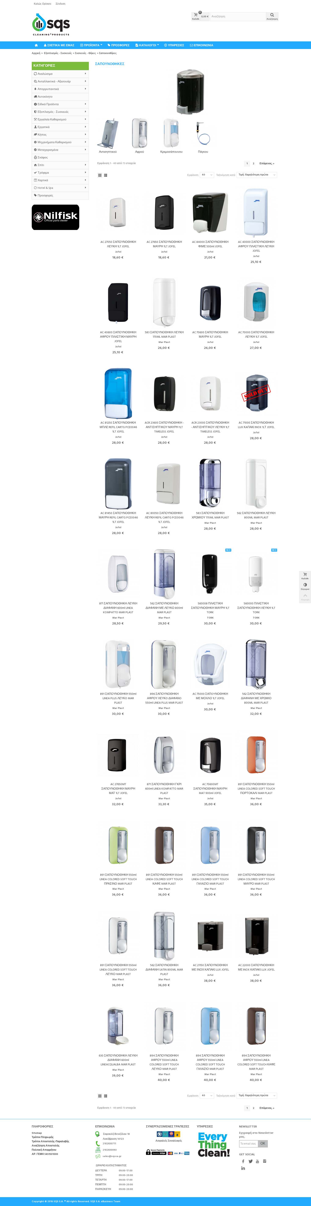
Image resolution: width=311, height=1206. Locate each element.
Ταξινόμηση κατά (225, 175)
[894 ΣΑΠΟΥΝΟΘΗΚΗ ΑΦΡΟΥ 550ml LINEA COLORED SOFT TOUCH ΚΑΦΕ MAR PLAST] (256, 1026)
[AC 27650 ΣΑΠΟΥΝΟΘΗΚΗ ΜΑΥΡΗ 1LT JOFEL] (164, 213)
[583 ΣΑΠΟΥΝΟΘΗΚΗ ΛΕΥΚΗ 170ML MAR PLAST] (164, 303)
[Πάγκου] (203, 133)
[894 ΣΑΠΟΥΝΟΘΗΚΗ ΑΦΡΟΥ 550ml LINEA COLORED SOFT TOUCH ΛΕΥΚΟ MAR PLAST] (164, 1026)
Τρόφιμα (43, 172)
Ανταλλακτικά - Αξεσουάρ (54, 81)
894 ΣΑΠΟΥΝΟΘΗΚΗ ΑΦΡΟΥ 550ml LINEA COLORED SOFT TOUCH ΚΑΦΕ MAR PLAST (256, 1062)
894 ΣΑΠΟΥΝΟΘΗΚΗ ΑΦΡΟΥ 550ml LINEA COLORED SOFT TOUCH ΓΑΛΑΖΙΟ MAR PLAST (210, 1062)
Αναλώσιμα (45, 74)
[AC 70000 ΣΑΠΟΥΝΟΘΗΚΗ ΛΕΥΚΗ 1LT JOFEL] (256, 303)
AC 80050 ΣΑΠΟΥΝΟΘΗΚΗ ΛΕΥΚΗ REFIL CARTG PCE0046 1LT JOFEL (164, 517)
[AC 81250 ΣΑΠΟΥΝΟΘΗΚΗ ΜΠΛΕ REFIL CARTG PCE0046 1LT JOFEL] (118, 393)
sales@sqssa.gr (112, 1156)
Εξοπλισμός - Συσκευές (58, 53)
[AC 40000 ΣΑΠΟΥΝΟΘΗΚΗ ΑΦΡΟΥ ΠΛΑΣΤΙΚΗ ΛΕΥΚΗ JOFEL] (256, 213)
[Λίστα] (105, 175)
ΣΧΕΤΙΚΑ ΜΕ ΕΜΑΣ (60, 45)
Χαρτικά (43, 180)
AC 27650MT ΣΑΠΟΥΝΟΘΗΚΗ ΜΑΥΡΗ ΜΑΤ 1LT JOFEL (118, 788)
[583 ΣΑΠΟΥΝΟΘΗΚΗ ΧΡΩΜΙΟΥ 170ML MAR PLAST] (210, 484)
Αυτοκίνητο (45, 96)
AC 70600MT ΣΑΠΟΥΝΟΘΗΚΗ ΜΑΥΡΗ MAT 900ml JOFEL (210, 788)
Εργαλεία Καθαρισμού (52, 119)
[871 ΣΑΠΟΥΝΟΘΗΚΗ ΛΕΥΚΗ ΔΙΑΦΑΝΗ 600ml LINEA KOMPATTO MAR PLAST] (118, 574)
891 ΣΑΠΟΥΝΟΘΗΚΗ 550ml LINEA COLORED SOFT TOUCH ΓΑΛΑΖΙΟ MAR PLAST (210, 879)
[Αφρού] (139, 133)
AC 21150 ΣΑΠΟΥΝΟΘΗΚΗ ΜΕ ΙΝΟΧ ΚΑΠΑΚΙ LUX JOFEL (210, 967)
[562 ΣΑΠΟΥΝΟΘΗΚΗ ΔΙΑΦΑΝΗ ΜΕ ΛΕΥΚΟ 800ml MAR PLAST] (164, 574)
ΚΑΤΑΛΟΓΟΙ (147, 45)
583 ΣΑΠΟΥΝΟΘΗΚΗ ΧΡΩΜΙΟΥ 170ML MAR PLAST (210, 515)
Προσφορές (45, 195)
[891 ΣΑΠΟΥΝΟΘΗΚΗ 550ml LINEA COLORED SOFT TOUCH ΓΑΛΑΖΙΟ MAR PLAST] (210, 846)
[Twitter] (250, 1161)
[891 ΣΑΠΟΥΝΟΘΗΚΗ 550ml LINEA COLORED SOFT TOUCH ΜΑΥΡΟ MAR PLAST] (256, 846)
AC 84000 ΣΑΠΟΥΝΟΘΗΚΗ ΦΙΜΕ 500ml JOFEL (210, 244)
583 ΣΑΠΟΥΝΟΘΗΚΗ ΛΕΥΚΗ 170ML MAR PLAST (164, 334)
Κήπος (42, 134)
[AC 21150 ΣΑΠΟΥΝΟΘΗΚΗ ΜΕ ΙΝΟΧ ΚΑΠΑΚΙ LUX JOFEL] (210, 936)
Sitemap (37, 1133)
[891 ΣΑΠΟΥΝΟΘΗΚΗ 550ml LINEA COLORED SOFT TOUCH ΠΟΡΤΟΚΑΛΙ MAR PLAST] (256, 755)
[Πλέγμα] (99, 175)
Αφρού (139, 152)
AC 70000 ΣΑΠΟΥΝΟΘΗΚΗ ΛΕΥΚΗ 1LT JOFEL (256, 334)
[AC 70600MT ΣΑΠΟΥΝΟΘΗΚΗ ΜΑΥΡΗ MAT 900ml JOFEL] (210, 755)
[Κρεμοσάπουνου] (171, 133)
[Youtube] (257, 1161)
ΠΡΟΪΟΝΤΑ (91, 45)
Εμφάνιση (192, 175)
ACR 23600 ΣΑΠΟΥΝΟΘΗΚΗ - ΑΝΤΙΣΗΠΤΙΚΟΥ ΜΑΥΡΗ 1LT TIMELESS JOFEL (164, 427)
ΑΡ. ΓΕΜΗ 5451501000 (45, 1154)
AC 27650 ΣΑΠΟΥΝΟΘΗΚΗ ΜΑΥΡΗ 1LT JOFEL (164, 244)
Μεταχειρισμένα (48, 150)
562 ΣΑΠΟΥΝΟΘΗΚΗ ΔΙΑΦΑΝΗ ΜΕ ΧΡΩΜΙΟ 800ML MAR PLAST (256, 698)
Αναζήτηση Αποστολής (45, 1146)
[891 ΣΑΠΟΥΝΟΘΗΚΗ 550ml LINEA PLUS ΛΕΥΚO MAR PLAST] (118, 665)
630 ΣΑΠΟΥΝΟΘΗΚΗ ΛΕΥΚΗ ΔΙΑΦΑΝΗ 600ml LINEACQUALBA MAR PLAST (118, 1060)
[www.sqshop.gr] (51, 25)
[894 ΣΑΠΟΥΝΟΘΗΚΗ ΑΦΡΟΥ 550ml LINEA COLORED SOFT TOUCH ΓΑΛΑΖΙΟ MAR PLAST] (210, 1026)
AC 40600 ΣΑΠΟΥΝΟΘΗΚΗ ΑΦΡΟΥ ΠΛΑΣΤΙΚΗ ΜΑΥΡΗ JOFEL (118, 337)
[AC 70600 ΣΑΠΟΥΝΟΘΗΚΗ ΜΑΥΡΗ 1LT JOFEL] (210, 303)
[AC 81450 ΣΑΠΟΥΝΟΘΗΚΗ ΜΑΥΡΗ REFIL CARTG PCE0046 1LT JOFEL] (118, 484)
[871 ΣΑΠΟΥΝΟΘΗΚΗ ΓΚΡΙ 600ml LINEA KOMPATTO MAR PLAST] (164, 755)
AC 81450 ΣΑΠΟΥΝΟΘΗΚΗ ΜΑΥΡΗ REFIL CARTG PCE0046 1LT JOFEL (118, 517)
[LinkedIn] (243, 1168)
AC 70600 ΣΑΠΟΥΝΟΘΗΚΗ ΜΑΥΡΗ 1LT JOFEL (210, 334)
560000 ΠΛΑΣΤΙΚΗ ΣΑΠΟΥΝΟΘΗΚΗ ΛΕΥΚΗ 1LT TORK (256, 608)
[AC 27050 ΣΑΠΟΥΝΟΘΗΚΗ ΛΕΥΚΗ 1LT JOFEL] (118, 213)
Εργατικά (44, 127)
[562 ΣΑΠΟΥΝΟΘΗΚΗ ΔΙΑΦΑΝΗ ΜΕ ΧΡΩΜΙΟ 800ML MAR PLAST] (256, 665)
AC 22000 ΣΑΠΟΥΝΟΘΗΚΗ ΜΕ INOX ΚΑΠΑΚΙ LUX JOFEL (256, 967)
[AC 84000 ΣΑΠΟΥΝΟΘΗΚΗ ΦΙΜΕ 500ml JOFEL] (210, 213)
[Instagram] (264, 1161)
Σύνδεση (60, 4)
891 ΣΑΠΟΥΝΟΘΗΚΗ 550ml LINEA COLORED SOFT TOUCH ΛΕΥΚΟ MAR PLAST (118, 969)
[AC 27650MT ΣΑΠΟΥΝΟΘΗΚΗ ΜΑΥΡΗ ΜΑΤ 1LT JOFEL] (118, 755)
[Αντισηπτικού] (108, 133)
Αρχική (36, 53)
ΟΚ (262, 1143)
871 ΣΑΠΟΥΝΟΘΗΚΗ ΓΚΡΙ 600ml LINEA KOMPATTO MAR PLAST (164, 788)
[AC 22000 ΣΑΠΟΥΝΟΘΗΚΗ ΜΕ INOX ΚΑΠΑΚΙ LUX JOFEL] (256, 936)
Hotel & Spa (45, 188)
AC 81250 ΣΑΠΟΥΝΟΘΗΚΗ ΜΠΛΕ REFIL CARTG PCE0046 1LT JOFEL (118, 427)
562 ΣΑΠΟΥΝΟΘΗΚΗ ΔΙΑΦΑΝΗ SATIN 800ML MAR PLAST (164, 969)
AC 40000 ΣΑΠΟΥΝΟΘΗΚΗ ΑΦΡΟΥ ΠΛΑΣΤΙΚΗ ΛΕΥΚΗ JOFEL (256, 246)
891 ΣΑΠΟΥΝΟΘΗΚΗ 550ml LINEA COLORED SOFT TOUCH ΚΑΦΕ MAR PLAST (164, 879)
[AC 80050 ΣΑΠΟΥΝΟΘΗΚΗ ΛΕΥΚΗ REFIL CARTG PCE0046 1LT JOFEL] (164, 484)
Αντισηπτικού (108, 152)
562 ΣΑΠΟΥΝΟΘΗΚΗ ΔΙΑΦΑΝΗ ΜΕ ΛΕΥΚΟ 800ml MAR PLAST (164, 608)
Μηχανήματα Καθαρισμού (55, 142)
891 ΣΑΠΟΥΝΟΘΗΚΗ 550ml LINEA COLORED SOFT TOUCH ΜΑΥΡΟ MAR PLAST (256, 879)
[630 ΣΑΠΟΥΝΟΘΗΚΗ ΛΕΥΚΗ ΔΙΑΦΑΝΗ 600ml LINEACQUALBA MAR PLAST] (118, 1026)
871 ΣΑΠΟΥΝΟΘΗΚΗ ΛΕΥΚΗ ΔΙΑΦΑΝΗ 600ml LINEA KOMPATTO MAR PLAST (118, 608)
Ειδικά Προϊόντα (48, 104)
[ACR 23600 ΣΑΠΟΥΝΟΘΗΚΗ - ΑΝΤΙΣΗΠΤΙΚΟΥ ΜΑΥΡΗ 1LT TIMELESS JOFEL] (164, 393)
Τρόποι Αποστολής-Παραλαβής (50, 1142)
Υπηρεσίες (176, 45)
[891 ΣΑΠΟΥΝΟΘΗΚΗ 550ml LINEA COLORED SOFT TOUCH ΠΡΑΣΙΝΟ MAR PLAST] (118, 846)
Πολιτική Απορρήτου (44, 1150)
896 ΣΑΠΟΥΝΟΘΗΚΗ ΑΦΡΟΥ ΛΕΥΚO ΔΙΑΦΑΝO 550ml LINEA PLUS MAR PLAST (164, 698)
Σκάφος (43, 157)
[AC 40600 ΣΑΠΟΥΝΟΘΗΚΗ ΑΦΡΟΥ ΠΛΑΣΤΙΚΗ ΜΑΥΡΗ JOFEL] (118, 303)
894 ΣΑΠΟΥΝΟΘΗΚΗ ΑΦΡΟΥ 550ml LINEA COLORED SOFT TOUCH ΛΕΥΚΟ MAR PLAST (164, 1062)
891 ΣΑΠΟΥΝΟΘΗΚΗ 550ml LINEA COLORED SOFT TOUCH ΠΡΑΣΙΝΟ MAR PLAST (118, 879)
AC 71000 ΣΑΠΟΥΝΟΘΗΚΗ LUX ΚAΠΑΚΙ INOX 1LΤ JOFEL (256, 425)
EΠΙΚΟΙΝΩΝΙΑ (203, 45)
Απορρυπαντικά (48, 89)
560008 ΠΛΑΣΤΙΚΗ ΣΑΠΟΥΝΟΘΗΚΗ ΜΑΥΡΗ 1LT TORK (210, 608)
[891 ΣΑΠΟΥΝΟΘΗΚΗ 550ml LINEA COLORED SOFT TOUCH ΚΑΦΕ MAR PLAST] (164, 846)
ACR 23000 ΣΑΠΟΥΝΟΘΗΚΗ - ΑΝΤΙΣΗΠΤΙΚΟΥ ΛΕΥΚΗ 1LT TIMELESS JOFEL (210, 427)
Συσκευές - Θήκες (85, 53)
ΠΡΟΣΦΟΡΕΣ (120, 45)
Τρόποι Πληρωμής (43, 1137)
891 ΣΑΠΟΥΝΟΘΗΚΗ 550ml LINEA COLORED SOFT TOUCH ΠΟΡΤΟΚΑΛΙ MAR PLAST (256, 788)
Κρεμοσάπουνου (171, 152)
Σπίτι (41, 165)
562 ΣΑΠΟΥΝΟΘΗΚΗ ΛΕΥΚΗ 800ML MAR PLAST (256, 515)
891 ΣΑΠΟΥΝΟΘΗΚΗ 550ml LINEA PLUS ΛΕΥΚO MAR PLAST (118, 698)
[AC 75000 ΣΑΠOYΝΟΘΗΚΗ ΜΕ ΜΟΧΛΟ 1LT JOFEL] (210, 665)
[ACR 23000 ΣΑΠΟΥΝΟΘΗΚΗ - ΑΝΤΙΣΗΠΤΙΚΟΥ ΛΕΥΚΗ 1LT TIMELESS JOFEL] (210, 393)
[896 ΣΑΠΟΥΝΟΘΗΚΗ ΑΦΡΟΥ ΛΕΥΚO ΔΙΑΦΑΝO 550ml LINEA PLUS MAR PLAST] (164, 665)
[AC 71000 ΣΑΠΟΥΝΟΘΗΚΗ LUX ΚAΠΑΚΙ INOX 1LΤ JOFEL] (256, 393)
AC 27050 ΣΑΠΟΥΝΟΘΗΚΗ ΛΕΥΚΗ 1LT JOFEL (118, 244)
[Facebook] (243, 1161)
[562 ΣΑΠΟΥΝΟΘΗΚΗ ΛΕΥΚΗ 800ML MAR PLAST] (256, 484)
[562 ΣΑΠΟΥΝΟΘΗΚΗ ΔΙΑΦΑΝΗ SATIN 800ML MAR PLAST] (164, 936)
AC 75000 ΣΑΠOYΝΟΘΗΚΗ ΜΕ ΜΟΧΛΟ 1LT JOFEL (210, 696)
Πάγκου (203, 152)
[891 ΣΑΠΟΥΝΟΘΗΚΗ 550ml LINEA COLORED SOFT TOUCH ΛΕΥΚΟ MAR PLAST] (118, 936)
